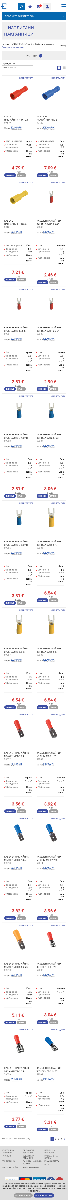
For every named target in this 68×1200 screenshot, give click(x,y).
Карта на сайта (10, 1167)
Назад (63, 45)
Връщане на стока (51, 1157)
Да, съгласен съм (43, 1195)
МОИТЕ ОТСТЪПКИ (30, 6)
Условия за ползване (8, 1151)
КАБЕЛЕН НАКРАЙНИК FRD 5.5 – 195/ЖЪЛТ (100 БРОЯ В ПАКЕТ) (16, 222)
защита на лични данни (32, 1162)
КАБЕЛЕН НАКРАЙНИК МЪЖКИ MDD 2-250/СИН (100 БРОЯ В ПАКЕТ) (48, 858)
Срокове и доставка (28, 1151)
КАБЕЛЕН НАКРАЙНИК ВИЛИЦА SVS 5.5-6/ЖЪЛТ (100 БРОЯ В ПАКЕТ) (48, 650)
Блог (47, 1164)
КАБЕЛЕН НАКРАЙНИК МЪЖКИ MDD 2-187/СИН (16, 858)
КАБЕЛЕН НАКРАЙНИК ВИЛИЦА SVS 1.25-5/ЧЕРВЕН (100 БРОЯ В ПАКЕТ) (16, 329)
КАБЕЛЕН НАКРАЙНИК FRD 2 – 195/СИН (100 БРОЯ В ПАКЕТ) (48, 118)
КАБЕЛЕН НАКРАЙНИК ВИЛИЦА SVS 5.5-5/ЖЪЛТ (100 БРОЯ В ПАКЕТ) (16, 650)
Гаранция (7, 1156)
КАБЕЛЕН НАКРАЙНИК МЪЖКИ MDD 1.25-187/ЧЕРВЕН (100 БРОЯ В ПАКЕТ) (16, 755)
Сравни (21, 175)
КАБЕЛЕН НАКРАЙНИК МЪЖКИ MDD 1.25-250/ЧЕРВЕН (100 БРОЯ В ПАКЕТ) (48, 755)
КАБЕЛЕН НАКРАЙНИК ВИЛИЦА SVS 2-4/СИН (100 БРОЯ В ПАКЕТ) (16, 436)
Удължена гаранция (28, 1157)
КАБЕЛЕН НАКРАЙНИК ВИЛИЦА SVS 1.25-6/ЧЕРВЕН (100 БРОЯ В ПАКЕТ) (48, 329)
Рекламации (9, 1161)
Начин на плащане (49, 1151)
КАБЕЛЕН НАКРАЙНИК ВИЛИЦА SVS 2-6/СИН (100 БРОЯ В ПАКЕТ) (16, 543)
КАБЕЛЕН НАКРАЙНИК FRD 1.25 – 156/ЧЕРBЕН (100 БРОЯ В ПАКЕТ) (16, 118)
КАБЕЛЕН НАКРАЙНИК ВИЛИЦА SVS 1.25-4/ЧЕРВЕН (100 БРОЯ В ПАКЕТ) (48, 222)
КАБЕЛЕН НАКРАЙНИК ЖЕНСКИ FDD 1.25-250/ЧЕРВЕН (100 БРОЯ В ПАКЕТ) (16, 1070)
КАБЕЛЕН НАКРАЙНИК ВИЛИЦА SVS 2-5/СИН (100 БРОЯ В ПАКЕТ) (48, 436)
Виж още (10, 175)
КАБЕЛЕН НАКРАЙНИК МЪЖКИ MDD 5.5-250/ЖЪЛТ (16, 965)
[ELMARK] (4, 6)
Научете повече (23, 1195)
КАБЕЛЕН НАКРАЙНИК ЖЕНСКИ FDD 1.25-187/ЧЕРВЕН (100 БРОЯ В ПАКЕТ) (48, 965)
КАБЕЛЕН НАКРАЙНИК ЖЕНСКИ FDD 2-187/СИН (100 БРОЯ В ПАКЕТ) (48, 1070)
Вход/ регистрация (47, 5)
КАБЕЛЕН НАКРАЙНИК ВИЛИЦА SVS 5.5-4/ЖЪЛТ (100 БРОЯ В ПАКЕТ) (48, 543)
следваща (64, 1139)
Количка (38, 6)
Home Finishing (31, 1167)
